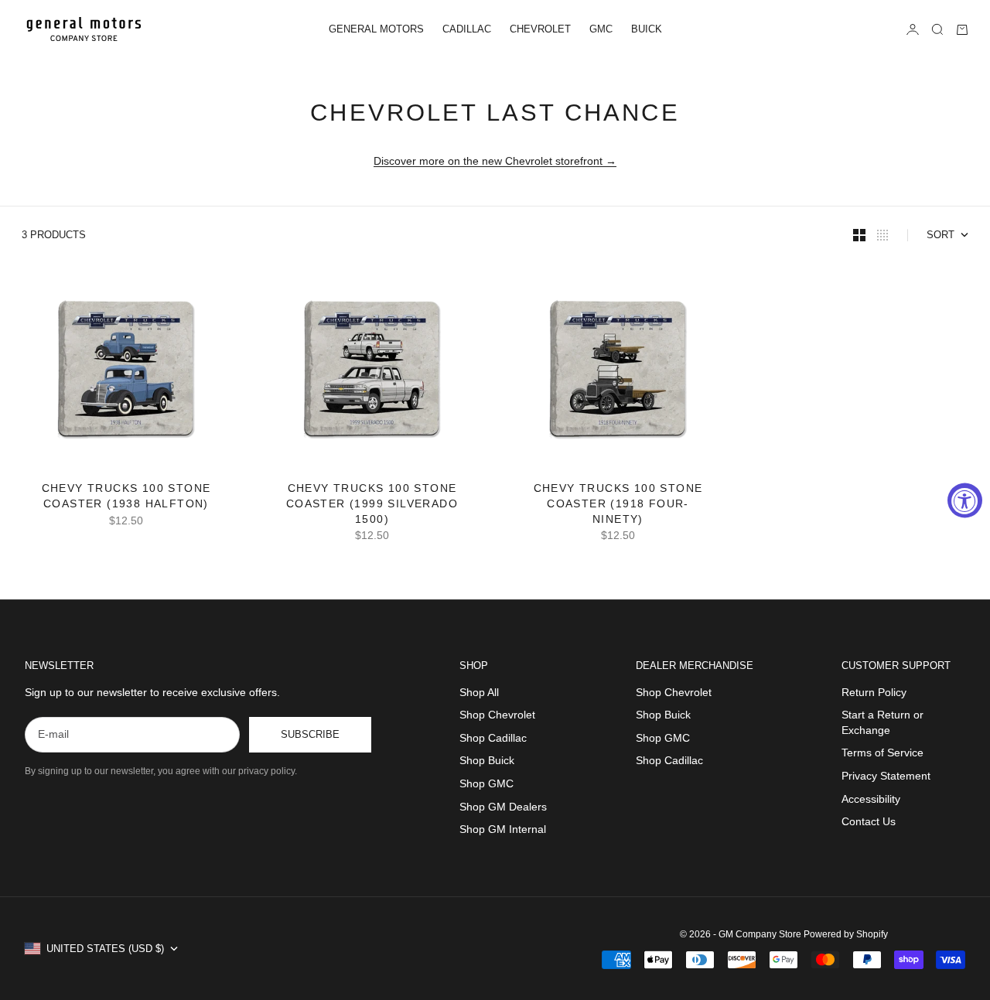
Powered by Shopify (846, 934)
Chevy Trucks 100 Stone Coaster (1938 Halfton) (126, 497)
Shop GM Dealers (503, 806)
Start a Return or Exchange (882, 722)
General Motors (376, 29)
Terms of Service (882, 752)
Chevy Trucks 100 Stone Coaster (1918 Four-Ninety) (618, 505)
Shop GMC (486, 783)
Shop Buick (486, 760)
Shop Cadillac (493, 738)
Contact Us (869, 821)
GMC (601, 29)
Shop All (479, 692)
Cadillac (466, 29)
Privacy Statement (886, 776)
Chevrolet (540, 29)
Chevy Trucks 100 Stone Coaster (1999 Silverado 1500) (372, 505)
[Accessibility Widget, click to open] (964, 500)
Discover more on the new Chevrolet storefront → (495, 161)
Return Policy (874, 692)
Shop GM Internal (502, 829)
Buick (646, 29)
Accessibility (871, 799)
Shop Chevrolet (497, 714)
